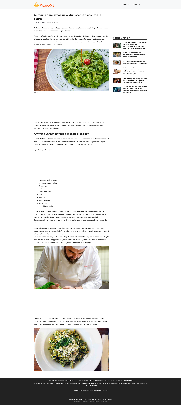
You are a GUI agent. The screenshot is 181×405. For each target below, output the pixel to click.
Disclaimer (104, 402)
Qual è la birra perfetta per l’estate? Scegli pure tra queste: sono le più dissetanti (134, 54)
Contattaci (104, 390)
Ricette (124, 5)
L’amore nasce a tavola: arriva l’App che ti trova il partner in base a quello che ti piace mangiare (135, 80)
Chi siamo (77, 402)
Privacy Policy (94, 402)
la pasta (77, 318)
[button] (144, 5)
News (135, 5)
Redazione (85, 402)
